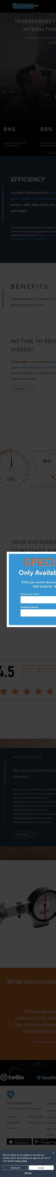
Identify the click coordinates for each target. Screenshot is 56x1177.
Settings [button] (28, 1173)
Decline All (15, 1168)
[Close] (52, 1154)
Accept (41, 1168)
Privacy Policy (21, 1161)
